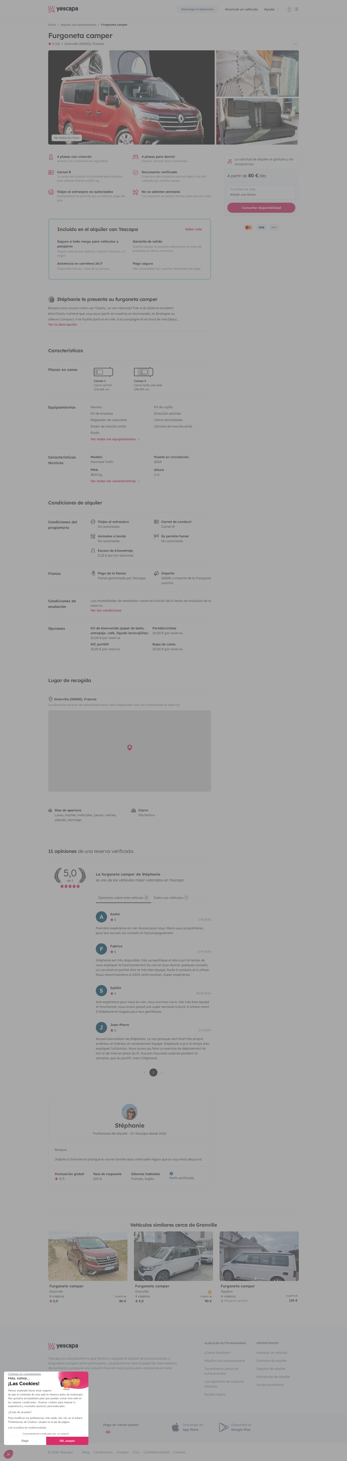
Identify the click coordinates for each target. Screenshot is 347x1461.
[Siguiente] (123, 1256)
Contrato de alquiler (271, 1361)
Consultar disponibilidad (261, 208)
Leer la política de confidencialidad (27, 1427)
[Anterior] (53, 1256)
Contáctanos (103, 1452)
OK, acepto (67, 1440)
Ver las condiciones (106, 610)
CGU (136, 1452)
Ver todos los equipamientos (114, 439)
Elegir (25, 1440)
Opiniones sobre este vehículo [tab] (122, 898)
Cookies (179, 1452)
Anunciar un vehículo (241, 9)
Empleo (123, 1452)
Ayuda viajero (215, 1394)
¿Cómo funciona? (217, 1353)
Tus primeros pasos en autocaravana (221, 1371)
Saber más (193, 229)
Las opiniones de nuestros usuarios (224, 1383)
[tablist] (153, 899)
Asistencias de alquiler (273, 1377)
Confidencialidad (156, 1452)
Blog (85, 1452)
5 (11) (56, 44)
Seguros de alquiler (271, 1369)
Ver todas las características (114, 481)
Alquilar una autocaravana (224, 1361)
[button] (8, 1454)
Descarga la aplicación (197, 9)
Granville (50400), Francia (84, 44)
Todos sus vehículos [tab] (170, 898)
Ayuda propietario (270, 1385)
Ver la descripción (62, 324)
